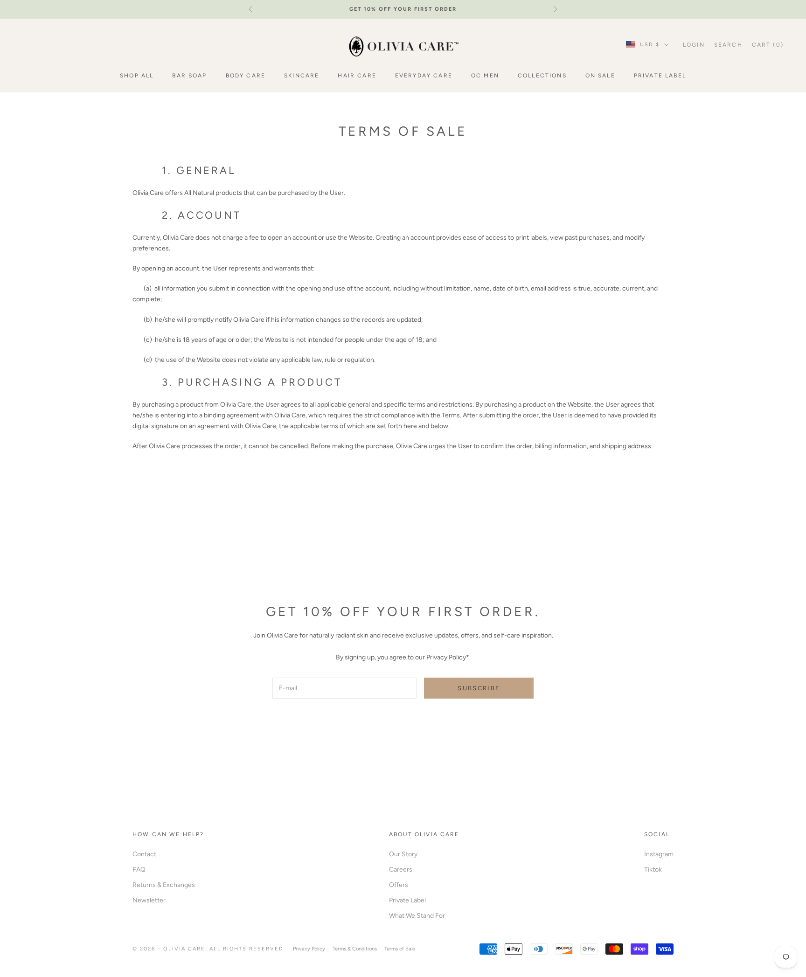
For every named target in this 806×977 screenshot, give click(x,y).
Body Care (245, 75)
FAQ (139, 869)
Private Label (660, 75)
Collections (542, 75)
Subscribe (479, 688)
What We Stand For (417, 916)
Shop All (136, 75)
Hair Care (357, 75)
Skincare (301, 75)
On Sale (600, 75)
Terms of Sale (399, 949)
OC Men (485, 75)
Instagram (659, 854)
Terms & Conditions (355, 949)
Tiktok (653, 869)
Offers (398, 885)
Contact (144, 854)
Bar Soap (189, 75)
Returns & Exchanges (163, 885)
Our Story (403, 854)
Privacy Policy (309, 949)
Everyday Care (423, 75)
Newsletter (149, 900)
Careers (400, 869)
